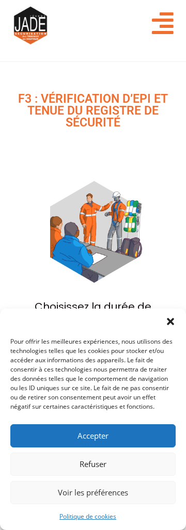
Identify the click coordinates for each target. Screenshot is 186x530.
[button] (170, 321)
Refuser (93, 464)
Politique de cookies (87, 516)
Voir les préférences (93, 492)
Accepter (93, 435)
